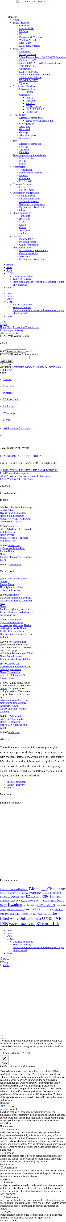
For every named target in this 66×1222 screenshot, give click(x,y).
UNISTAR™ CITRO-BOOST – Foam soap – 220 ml (16, 520)
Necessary (9, 1106)
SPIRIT (18, 914)
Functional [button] (5, 1149)
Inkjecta (24, 901)
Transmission (32, 327)
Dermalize (23, 893)
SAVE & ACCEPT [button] (10, 1220)
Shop (9, 270)
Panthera (61, 904)
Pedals (10, 534)
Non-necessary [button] (7, 1126)
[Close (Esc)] (1, 1035)
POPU (8, 369)
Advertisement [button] (7, 1194)
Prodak (9, 913)
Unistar (25, 918)
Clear (28, 350)
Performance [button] (6, 1164)
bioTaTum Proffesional (14, 889)
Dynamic (46, 893)
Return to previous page (12, 330)
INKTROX (41, 900)
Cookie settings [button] (11, 1053)
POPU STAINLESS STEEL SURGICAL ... (22, 456)
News (9, 267)
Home (9, 264)
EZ (28, 896)
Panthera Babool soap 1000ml (15, 659)
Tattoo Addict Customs (41, 914)
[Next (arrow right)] (4, 1038)
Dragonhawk (35, 892)
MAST (33, 905)
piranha (58, 909)
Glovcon (56, 896)
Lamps (3, 584)
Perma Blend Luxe (38, 909)
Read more (13, 594)
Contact (10, 287)
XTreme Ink (47, 923)
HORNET (4, 900)
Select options (14, 641)
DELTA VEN (13, 893)
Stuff (30, 914)
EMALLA (5, 896)
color (3, 350)
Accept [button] (26, 1053)
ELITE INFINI (55, 893)
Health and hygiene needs (15, 627)
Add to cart (6, 361)
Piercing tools (39, 366)
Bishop (44, 890)
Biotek (35, 888)
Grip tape (18, 625)
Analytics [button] (5, 1179)
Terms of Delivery (22, 279)
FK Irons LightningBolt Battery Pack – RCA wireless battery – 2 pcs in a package (16, 612)
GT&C (10, 273)
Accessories (19, 327)
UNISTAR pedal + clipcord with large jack (14, 539)
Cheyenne (56, 888)
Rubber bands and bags (12, 631)
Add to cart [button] (13, 526)
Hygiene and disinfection (12, 513)
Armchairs (5, 705)
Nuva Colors (46, 905)
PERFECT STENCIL (15, 910)
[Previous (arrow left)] (1, 1038)
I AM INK (15, 900)
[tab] (16, 428)
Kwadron (15, 904)
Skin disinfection (15, 515)
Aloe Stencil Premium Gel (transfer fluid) (13, 676)
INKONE (31, 901)
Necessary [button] (5, 1103)
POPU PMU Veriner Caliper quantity (19, 354)
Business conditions (23, 276)
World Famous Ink (22, 924)
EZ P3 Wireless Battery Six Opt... (17, 479)
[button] (3, 321)
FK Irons (37, 897)
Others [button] (3, 1208)
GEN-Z (46, 896)
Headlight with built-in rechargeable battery (11, 588)
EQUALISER (18, 896)
